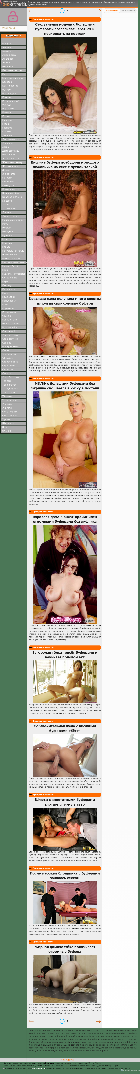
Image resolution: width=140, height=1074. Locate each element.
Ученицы (7, 404)
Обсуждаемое (128, 10)
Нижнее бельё (10, 266)
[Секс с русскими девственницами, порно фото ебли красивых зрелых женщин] (13, 5)
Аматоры (7, 51)
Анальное (7, 59)
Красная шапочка (12, 197)
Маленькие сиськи (12, 220)
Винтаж (6, 112)
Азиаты (6, 47)
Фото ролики (9, 416)
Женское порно (11, 159)
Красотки (7, 201)
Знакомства (8, 174)
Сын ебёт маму (10, 377)
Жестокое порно (11, 166)
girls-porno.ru (38, 1068)
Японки (6, 431)
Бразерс (7, 82)
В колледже (9, 94)
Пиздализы (8, 289)
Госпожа (7, 128)
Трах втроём (9, 385)
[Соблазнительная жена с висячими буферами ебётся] (65, 755)
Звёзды (6, 170)
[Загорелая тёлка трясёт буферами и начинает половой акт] (65, 681)
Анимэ (6, 63)
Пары (5, 282)
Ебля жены (8, 155)
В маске (6, 97)
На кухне (7, 239)
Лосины (6, 212)
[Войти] (13, 16)
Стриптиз (7, 370)
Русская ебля (9, 328)
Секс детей (8, 331)
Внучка (6, 116)
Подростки (8, 297)
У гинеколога (9, 400)
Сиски (5, 350)
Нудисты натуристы (13, 274)
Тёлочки (7, 396)
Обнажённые (9, 278)
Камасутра (8, 186)
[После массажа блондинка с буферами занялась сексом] (65, 902)
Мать (5, 224)
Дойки (5, 147)
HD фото (7, 44)
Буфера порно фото (43, 19)
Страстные (8, 366)
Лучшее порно (10, 216)
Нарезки (7, 243)
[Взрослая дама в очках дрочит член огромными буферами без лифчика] (65, 574)
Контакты (67, 1060)
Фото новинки (10, 412)
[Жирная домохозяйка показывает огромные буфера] (65, 979)
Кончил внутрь (10, 189)
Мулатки (7, 236)
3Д (3, 40)
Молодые (7, 232)
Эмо (4, 427)
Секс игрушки (10, 335)
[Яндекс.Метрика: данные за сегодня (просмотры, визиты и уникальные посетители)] (130, 1070)
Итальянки (8, 182)
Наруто (6, 247)
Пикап (5, 293)
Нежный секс (9, 255)
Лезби (5, 205)
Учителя (7, 408)
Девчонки (7, 143)
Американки (9, 55)
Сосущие (7, 358)
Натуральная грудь (13, 251)
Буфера (6, 90)
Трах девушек (10, 389)
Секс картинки (10, 339)
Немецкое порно (11, 259)
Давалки (7, 136)
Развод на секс (10, 324)
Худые (6, 420)
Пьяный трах (9, 320)
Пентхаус (7, 285)
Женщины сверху (12, 162)
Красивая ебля (10, 193)
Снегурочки (9, 354)
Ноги (5, 270)
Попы (5, 305)
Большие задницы (12, 78)
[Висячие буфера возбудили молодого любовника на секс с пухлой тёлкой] (65, 218)
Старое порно (10, 362)
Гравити (6, 132)
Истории (7, 178)
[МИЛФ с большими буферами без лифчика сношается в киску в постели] (65, 440)
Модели (6, 228)
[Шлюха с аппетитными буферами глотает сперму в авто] (65, 829)
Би (3, 74)
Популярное (112, 10)
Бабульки (7, 67)
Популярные (9, 301)
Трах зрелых (9, 393)
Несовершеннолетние (14, 262)
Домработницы (10, 151)
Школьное (8, 423)
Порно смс (8, 309)
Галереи (7, 120)
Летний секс (9, 209)
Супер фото (9, 373)
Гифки (6, 124)
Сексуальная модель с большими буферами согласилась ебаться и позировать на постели (65, 29)
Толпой (6, 381)
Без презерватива (12, 70)
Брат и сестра (10, 86)
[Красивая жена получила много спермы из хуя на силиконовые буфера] (65, 331)
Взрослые (8, 109)
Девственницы (10, 139)
